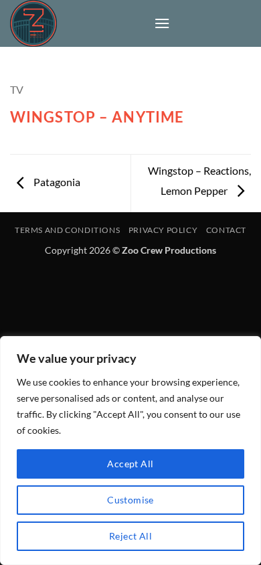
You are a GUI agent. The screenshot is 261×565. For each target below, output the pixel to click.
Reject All (130, 536)
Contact (226, 230)
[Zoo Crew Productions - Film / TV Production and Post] (77, 23)
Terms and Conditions (67, 230)
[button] (162, 23)
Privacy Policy (163, 230)
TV (16, 89)
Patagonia (55, 181)
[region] (130, 450)
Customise (130, 499)
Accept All (130, 463)
